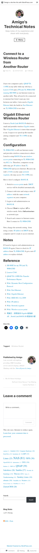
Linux (7, 458)
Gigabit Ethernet (14, 129)
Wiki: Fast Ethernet (14, 290)
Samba (21, 470)
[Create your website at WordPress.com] (19, 2)
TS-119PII (23, 135)
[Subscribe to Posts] (4, 521)
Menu (20, 40)
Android (6, 451)
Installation (16, 454)
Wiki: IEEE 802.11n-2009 (16, 298)
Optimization (17, 462)
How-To (8, 71)
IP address (17, 165)
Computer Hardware (27, 451)
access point (18, 184)
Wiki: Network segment (15, 305)
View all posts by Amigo (23, 368)
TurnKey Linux (24, 477)
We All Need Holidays (12, 378)
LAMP (25, 454)
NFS (30, 458)
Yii (23, 483)
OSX (25, 462)
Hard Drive (7, 454)
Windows (26, 480)
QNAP (21, 466)
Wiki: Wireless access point (17, 309)
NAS (19, 458)
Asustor (14, 451)
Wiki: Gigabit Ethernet (15, 294)
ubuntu (7, 480)
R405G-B (18, 156)
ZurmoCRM (10, 486)
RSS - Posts (9, 521)
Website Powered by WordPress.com (19, 546)
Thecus (19, 473)
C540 (10, 172)
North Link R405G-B (18, 123)
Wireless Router (17, 346)
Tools (27, 474)
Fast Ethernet (27, 105)
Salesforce (9, 470)
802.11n (9, 162)
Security (30, 470)
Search (5, 495)
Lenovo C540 (8, 89)
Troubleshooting (9, 477)
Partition (6, 466)
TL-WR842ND (11, 108)
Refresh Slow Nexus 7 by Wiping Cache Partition (19, 383)
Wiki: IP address (13, 302)
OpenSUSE (7, 462)
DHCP (30, 184)
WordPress (16, 483)
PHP (12, 466)
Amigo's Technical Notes (19, 24)
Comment (28, 422)
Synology (8, 474)
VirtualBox (17, 480)
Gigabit (26, 126)
